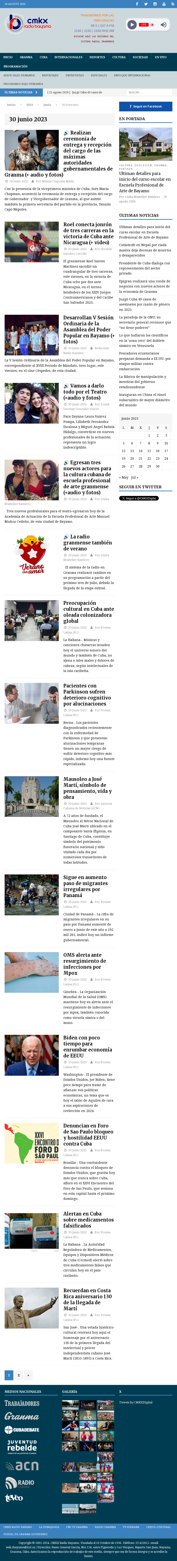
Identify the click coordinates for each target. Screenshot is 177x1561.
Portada (126, 169)
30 (157, 466)
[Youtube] (164, 4)
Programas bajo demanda (23, 84)
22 (149, 458)
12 (123, 451)
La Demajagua (49, 1527)
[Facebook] (137, 4)
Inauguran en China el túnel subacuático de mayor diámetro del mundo (144, 400)
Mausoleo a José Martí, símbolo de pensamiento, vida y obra (87, 788)
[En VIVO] (173, 4)
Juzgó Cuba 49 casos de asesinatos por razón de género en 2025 (144, 304)
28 (140, 466)
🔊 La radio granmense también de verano (87, 543)
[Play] (132, 25)
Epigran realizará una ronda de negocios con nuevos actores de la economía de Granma (144, 286)
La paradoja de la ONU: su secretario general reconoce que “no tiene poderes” (145, 322)
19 (123, 458)
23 (157, 458)
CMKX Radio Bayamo (17, 1527)
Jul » (134, 477)
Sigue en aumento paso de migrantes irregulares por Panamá (85, 886)
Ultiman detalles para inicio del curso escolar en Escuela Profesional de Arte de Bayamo (144, 232)
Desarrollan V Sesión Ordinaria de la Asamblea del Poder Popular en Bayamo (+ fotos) (89, 330)
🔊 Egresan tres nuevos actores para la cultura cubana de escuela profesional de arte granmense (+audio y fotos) (87, 477)
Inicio (8, 57)
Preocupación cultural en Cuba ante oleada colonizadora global (88, 612)
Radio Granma (105, 1527)
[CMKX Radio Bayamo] (28, 23)
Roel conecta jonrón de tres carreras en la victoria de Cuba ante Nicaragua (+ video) (88, 233)
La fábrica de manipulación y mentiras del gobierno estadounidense (142, 382)
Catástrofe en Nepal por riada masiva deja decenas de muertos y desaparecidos (145, 250)
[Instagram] (155, 4)
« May (123, 477)
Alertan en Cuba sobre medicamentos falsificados (88, 1220)
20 (132, 458)
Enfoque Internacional (132, 75)
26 (123, 466)
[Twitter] (146, 4)
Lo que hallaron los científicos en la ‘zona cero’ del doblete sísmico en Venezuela (143, 340)
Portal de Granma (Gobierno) (25, 1534)
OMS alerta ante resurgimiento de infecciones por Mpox (84, 964)
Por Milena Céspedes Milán (55, 181)
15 (149, 451)
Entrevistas (75, 75)
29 (149, 466)
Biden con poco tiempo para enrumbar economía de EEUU (87, 1047)
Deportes (97, 57)
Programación (15, 66)
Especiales (99, 75)
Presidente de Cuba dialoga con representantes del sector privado (144, 268)
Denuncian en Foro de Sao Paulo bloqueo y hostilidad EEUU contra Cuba (88, 1135)
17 (166, 451)
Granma (26, 57)
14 (140, 451)
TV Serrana (131, 1527)
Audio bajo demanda (19, 75)
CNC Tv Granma (77, 1527)
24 (166, 458)
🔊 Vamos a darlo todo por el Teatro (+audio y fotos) (85, 392)
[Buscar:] (149, 92)
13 (132, 451)
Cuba (43, 57)
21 (140, 458)
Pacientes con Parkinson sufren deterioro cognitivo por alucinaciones (87, 695)
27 (132, 466)
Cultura (119, 57)
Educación (143, 165)
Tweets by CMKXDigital (135, 1402)
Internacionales (69, 57)
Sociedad (140, 57)
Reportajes (50, 75)
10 (166, 443)
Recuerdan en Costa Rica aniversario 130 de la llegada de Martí (87, 1299)
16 (157, 451)
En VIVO (161, 57)
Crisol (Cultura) (158, 1527)
